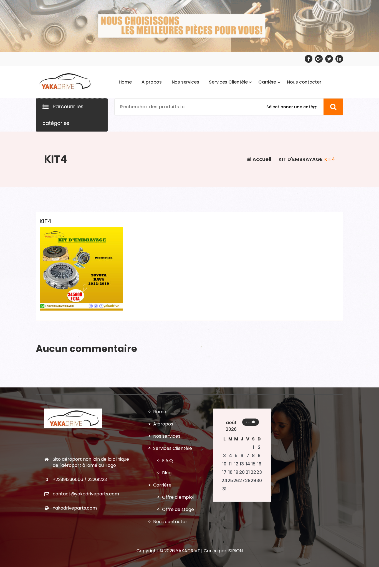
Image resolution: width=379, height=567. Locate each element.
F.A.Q (167, 460)
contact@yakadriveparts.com (86, 494)
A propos (163, 424)
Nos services (166, 436)
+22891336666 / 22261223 (80, 479)
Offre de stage (178, 509)
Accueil (261, 159)
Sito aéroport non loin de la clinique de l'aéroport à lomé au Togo (91, 462)
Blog (166, 473)
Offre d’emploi (178, 497)
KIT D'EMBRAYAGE (301, 159)
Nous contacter (170, 521)
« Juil (250, 422)
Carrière (162, 485)
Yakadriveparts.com (75, 508)
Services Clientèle (172, 448)
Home (159, 412)
